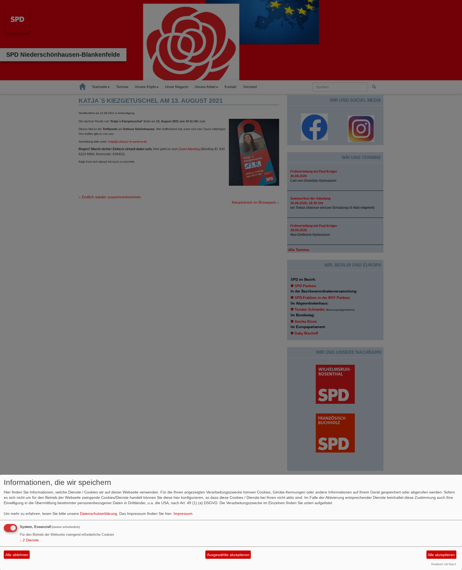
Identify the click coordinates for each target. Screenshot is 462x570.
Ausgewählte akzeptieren (228, 555)
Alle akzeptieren (441, 555)
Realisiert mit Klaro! (443, 564)
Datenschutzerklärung (98, 513)
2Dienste (29, 540)
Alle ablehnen (16, 555)
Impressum (183, 513)
